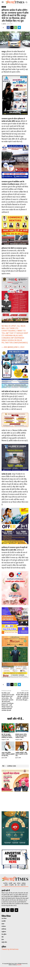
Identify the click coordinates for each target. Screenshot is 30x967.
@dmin (4, 23)
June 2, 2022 (19, 347)
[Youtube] (16, 910)
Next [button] (27, 828)
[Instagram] (7, 910)
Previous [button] (3, 828)
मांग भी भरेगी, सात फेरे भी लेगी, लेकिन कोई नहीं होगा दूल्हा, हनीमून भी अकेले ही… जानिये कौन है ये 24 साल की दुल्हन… (22, 696)
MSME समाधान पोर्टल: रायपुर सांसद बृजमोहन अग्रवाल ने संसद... (21, 735)
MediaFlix (19, 964)
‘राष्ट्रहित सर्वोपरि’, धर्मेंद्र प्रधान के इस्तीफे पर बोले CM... (21, 754)
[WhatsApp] (15, 27)
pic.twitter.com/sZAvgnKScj (15, 342)
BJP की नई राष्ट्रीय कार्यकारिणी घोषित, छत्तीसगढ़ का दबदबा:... (7, 735)
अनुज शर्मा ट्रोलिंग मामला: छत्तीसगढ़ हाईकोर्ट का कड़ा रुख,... (8, 754)
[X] (12, 27)
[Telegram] (19, 27)
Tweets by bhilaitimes (10, 949)
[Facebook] (8, 27)
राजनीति (3, 6)
